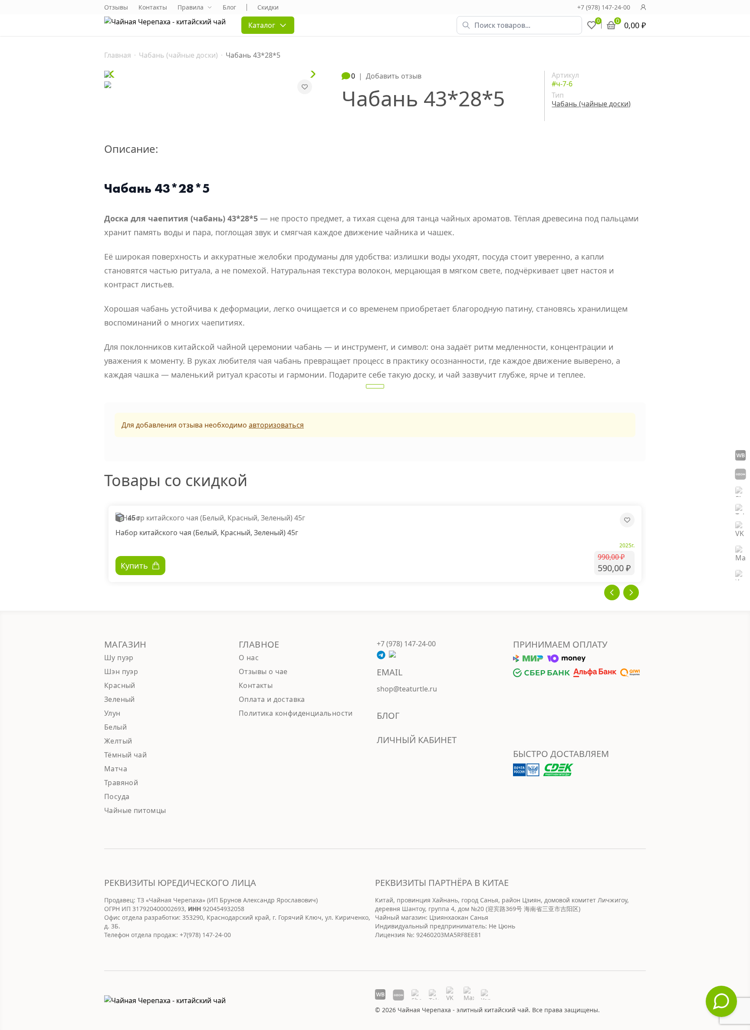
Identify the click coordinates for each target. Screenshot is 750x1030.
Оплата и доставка (272, 699)
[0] (591, 25)
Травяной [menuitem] (121, 782)
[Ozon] (740, 473)
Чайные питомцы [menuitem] (135, 810)
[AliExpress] (740, 492)
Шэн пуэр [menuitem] (121, 671)
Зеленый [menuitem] (119, 699)
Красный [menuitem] (119, 685)
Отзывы (116, 7)
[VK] (740, 530)
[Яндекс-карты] (740, 575)
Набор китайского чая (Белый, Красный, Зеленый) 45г (206, 532)
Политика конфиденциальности (296, 713)
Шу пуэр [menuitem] (119, 657)
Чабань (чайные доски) (178, 55)
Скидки (268, 7)
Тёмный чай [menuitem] (125, 755)
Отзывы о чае (263, 671)
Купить (134, 565)
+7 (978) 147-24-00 (603, 7)
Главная (117, 55)
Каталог (261, 25)
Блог (229, 7)
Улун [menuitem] (112, 713)
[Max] (740, 554)
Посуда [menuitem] (116, 796)
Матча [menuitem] (115, 768)
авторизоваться (276, 425)
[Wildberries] (740, 455)
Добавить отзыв (393, 76)
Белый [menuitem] (115, 727)
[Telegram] (740, 509)
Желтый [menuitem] (118, 741)
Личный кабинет (417, 740)
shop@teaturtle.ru (407, 689)
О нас (249, 657)
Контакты (152, 7)
